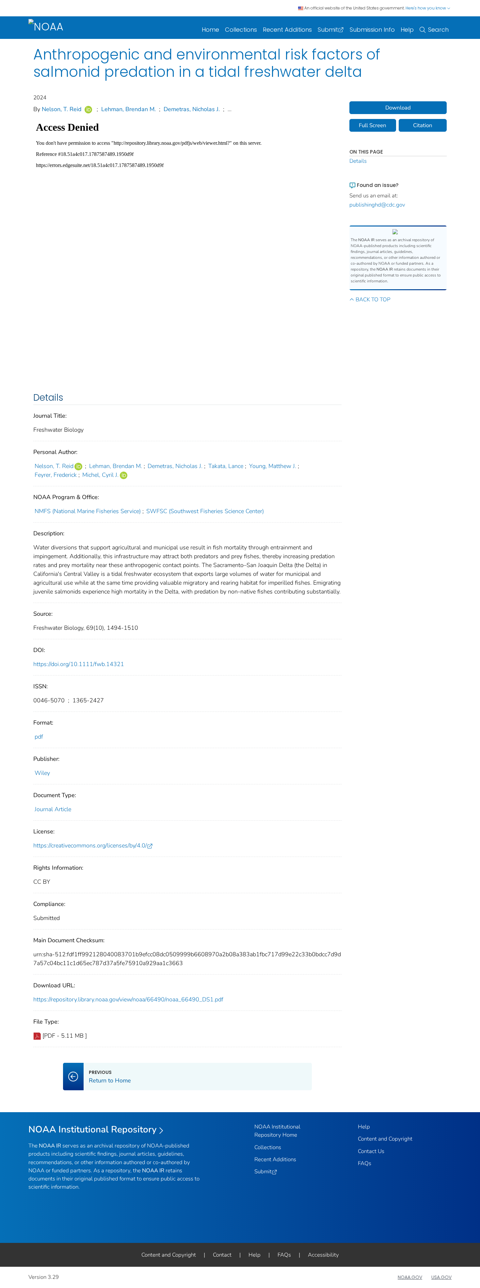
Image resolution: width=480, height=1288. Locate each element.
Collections (241, 29)
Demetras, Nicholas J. (192, 109)
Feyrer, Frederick (56, 475)
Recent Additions (287, 29)
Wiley (42, 773)
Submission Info (372, 29)
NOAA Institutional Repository (92, 1129)
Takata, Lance (225, 466)
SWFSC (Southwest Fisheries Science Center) (205, 511)
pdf (39, 737)
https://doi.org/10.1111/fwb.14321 (78, 664)
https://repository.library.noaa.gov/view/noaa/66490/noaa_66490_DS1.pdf (128, 999)
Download (398, 107)
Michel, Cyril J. (100, 475)
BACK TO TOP (373, 299)
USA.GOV (441, 1277)
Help (407, 29)
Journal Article (53, 809)
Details (358, 161)
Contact (222, 1255)
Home (210, 29)
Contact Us (371, 1151)
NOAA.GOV (410, 1277)
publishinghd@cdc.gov (377, 205)
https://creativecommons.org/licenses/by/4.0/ (90, 845)
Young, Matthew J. (272, 466)
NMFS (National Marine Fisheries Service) (88, 511)
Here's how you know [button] (426, 8)
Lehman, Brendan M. (128, 109)
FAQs (364, 1163)
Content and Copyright (385, 1139)
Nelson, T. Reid (62, 109)
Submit (328, 29)
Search (438, 29)
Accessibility (323, 1255)
